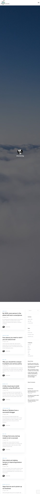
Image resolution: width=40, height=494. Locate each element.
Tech (6, 311)
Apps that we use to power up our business (12, 487)
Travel (7, 335)
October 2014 (30, 323)
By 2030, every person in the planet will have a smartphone (12, 314)
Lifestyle (4, 335)
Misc (3, 359)
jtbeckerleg (20, 155)
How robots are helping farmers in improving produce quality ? (12, 462)
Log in (29, 330)
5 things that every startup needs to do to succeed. (11, 437)
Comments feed (31, 334)
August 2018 (30, 319)
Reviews (4, 484)
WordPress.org (30, 336)
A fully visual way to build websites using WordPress (11, 387)
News (3, 311)
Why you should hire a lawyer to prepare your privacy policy (12, 363)
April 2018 (29, 321)
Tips (5, 359)
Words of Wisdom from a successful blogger (10, 411)
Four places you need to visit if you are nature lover (12, 338)
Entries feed (30, 332)
